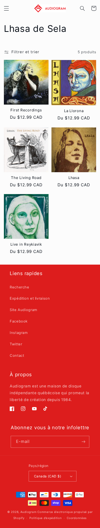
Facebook (19, 321)
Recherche (19, 287)
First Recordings (26, 110)
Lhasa (73, 178)
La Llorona (74, 111)
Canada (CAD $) (47, 476)
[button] (6, 8)
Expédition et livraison (30, 298)
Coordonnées (77, 518)
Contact (17, 355)
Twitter (16, 344)
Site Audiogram (23, 310)
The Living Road (26, 178)
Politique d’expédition (45, 518)
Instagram (19, 333)
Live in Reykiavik (26, 244)
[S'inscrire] (83, 442)
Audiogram (28, 512)
